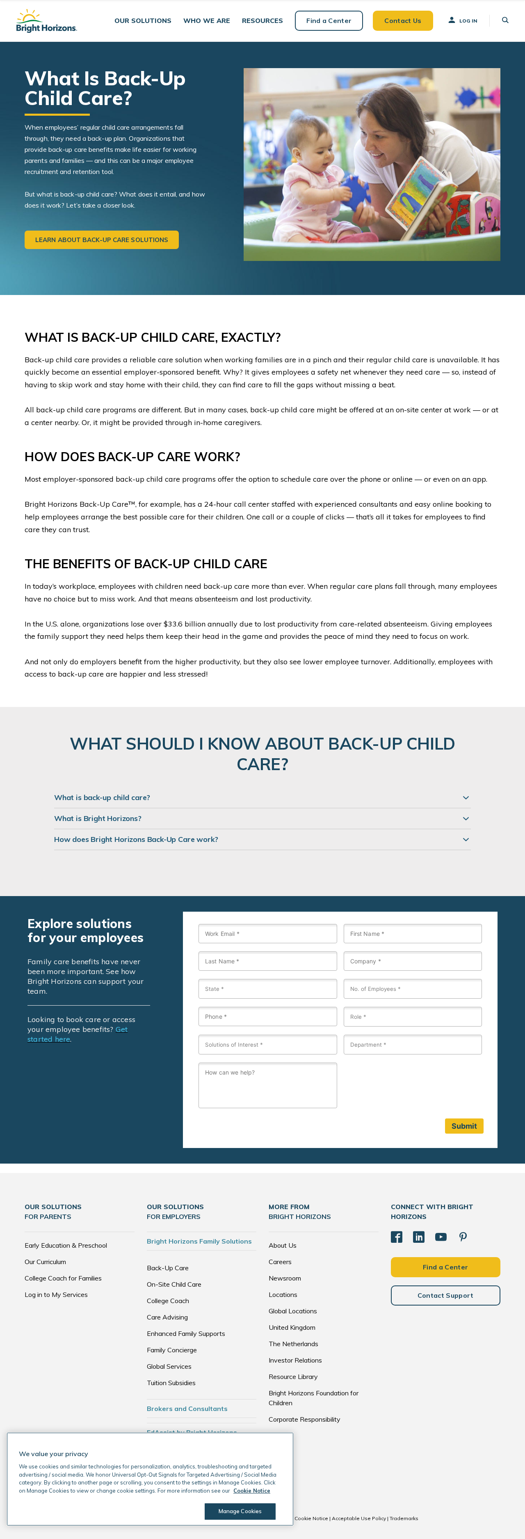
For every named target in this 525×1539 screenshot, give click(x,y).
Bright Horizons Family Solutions (199, 1241)
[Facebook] (396, 1237)
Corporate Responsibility (304, 1419)
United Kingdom (292, 1327)
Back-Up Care (168, 1268)
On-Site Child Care (174, 1284)
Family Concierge (172, 1350)
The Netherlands (293, 1344)
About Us (283, 1245)
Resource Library (293, 1376)
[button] (142, 20)
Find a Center (329, 20)
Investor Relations (295, 1360)
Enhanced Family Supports (186, 1333)
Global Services (169, 1366)
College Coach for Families (63, 1278)
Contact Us (402, 20)
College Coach (168, 1301)
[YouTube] (441, 1237)
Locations (283, 1294)
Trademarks (404, 1518)
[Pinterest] (463, 1237)
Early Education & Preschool (66, 1245)
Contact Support (446, 1295)
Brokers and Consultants (187, 1408)
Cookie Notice (311, 1518)
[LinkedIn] (419, 1237)
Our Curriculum (45, 1262)
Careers (280, 1262)
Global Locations (293, 1311)
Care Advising (167, 1317)
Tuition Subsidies (171, 1383)
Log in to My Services (56, 1294)
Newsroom (285, 1278)
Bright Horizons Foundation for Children (313, 1398)
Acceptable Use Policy (359, 1518)
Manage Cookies (240, 1511)
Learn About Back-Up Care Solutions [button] (101, 240)
